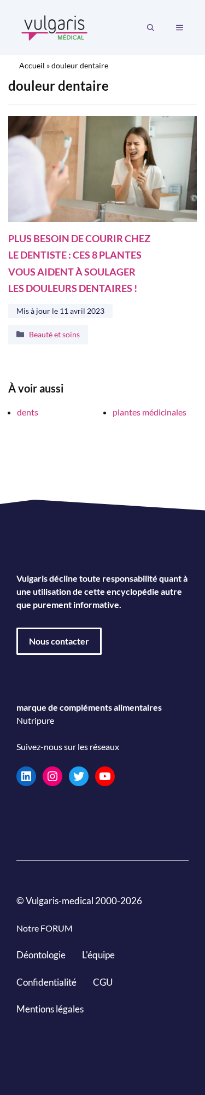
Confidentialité (46, 982)
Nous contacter (59, 641)
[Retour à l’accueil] (54, 26)
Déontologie (41, 955)
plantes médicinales (149, 412)
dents (27, 412)
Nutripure (35, 720)
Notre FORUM (44, 928)
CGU (103, 982)
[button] (150, 27)
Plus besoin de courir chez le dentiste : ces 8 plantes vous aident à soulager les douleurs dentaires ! (79, 263)
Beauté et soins (54, 333)
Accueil (32, 65)
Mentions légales (50, 1009)
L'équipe (98, 955)
